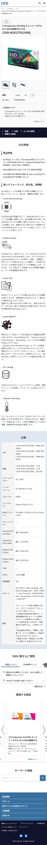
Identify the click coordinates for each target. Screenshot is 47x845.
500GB (18, 95)
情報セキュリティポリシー (9, 823)
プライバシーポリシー (27, 823)
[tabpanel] (23, 678)
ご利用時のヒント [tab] (29, 664)
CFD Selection (19, 99)
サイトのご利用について (8, 827)
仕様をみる (38, 121)
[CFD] (4, 4)
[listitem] (39, 686)
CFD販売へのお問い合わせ (9, 830)
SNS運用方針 (41, 823)
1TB (25, 95)
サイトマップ (23, 827)
